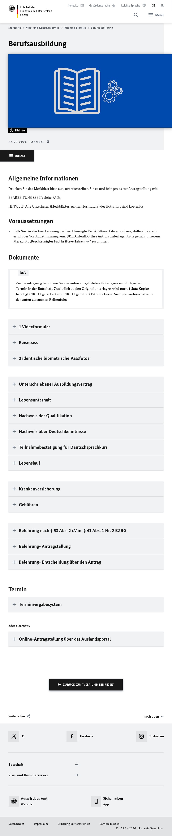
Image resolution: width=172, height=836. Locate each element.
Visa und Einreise (75, 27)
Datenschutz (16, 824)
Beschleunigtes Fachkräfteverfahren (58, 241)
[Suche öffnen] (134, 12)
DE (153, 5)
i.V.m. (77, 530)
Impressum (41, 824)
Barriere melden (110, 824)
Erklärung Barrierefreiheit (74, 824)
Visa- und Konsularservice (42, 27)
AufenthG (82, 236)
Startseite (14, 27)
